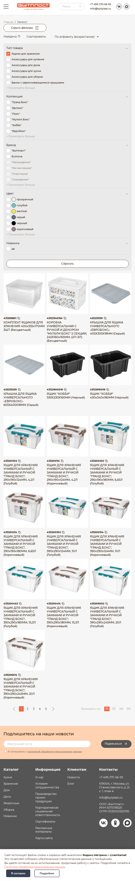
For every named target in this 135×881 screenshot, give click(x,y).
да (13, 248)
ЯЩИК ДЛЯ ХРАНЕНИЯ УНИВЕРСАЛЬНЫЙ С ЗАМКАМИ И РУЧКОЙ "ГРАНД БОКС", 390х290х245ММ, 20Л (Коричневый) (21, 688)
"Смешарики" (20, 179)
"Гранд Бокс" (20, 102)
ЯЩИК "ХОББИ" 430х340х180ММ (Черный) (109, 395)
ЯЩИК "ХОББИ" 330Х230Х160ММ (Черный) (66, 395)
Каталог (11, 769)
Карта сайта (44, 838)
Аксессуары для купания (28, 59)
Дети (7, 796)
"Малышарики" (21, 162)
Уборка (9, 809)
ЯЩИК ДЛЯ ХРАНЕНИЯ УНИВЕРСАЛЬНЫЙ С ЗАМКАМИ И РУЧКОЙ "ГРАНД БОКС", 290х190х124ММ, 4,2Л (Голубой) (21, 474)
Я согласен (18, 873)
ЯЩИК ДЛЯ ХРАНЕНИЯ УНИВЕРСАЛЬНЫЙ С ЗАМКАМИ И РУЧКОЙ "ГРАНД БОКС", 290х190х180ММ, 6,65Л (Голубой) (107, 474)
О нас (39, 777)
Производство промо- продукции (46, 797)
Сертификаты (45, 821)
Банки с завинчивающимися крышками (38, 82)
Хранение (11, 783)
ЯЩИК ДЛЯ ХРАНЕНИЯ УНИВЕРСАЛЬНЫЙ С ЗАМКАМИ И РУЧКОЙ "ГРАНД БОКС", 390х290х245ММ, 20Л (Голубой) (107, 617)
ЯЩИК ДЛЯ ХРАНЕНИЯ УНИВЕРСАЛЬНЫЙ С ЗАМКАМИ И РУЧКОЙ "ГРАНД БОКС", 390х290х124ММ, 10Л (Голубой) (64, 546)
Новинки (10, 816)
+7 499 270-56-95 (100, 4)
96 (128, 709)
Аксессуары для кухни (26, 71)
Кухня (8, 777)
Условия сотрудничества (47, 785)
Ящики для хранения (26, 53)
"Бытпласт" (18, 150)
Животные (11, 803)
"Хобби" (16, 125)
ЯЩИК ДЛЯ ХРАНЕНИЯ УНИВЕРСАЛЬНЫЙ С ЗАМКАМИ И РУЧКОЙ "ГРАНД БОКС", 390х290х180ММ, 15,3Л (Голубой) (21, 617)
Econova (17, 156)
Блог (70, 783)
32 (113, 709)
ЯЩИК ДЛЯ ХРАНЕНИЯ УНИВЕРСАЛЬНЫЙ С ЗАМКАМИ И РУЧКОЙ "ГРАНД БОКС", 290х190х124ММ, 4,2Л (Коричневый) (64, 474)
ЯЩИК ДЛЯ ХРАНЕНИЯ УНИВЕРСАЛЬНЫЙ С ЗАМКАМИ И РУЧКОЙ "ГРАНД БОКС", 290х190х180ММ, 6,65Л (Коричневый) (21, 546)
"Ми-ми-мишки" (22, 168)
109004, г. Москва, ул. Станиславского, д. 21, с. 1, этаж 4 (114, 787)
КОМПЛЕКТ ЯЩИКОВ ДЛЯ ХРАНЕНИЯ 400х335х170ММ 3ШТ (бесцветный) (24, 326)
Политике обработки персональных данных (34, 866)
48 (121, 709)
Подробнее (47, 873)
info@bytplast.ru (100, 8)
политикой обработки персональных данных (54, 751)
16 (106, 709)
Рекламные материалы (43, 829)
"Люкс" (16, 113)
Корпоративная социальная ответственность (47, 811)
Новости (73, 777)
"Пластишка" (20, 173)
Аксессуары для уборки (27, 76)
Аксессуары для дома (26, 65)
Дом (7, 790)
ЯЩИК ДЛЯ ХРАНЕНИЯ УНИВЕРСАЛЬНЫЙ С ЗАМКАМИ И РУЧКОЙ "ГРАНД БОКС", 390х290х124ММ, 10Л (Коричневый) (107, 546)
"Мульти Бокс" (21, 119)
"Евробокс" (19, 131)
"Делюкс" (17, 108)
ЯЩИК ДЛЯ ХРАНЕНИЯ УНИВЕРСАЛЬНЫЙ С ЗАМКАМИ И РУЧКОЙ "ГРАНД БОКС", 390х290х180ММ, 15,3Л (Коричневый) (64, 617)
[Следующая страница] (53, 708)
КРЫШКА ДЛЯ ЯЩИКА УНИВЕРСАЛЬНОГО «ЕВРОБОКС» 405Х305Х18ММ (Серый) (107, 328)
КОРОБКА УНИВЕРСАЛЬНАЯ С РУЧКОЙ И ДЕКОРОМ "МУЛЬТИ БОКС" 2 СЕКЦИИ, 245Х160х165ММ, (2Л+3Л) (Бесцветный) (67, 331)
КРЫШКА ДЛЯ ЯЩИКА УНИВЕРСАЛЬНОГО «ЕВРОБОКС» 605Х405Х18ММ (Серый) (21, 399)
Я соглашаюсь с (44, 751)
